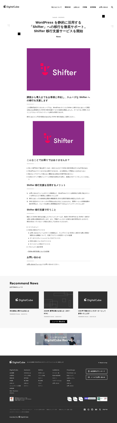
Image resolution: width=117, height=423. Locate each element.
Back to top (103, 362)
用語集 (68, 380)
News (58, 36)
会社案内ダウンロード (98, 371)
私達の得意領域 (56, 375)
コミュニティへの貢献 (15, 385)
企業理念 (12, 375)
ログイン (26, 385)
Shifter (40, 370)
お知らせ (77, 7)
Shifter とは (41, 373)
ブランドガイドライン (15, 409)
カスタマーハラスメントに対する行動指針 (19, 411)
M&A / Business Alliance (14, 392)
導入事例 (26, 380)
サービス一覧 (56, 373)
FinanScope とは (71, 373)
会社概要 (12, 373)
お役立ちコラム (71, 378)
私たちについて (57, 7)
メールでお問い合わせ (98, 377)
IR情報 (85, 7)
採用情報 (93, 7)
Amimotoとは (27, 373)
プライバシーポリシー (27, 409)
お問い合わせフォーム (34, 264)
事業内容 (68, 7)
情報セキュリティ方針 (52, 409)
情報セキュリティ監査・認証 (65, 409)
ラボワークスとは (57, 380)
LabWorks (56, 370)
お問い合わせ (103, 7)
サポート (40, 378)
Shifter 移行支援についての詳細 (38, 251)
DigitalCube (14, 370)
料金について (70, 375)
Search (112, 7)
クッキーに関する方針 (39, 409)
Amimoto (27, 370)
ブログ (40, 383)
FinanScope (71, 370)
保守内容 (26, 378)
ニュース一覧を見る (58, 321)
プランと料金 (27, 375)
